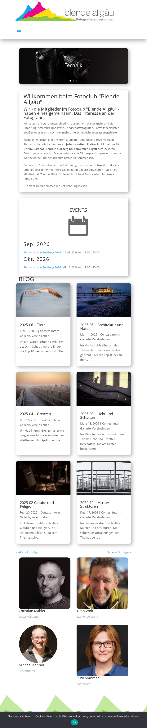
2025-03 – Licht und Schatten (96, 415)
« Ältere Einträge (27, 552)
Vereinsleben (40, 336)
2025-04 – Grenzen (35, 413)
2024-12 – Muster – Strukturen (96, 504)
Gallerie (25, 336)
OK (74, 722)
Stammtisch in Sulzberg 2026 (42, 252)
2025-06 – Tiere (32, 324)
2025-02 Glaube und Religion (37, 504)
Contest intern (50, 331)
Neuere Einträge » (119, 552)
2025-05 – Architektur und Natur (102, 326)
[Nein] (142, 720)
